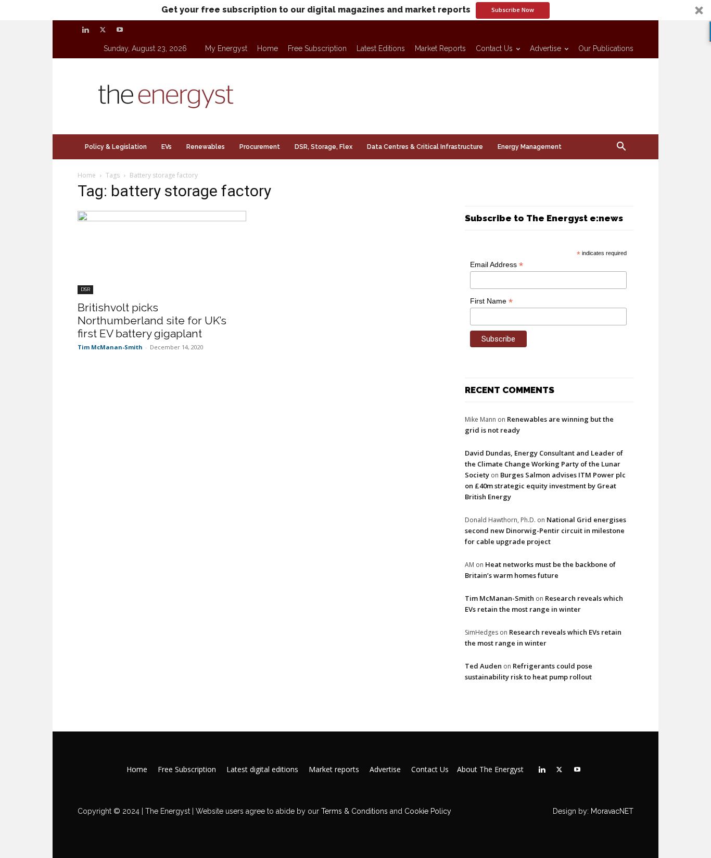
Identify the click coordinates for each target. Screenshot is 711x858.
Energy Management (530, 146)
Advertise (545, 48)
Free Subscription (317, 48)
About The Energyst (490, 769)
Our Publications (605, 48)
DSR (85, 289)
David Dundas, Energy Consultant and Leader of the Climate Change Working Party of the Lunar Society (544, 464)
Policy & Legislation (116, 146)
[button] (355, 10)
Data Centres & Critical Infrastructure (425, 146)
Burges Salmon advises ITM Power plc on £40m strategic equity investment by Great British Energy (545, 485)
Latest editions (381, 48)
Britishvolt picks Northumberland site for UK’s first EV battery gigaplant (152, 320)
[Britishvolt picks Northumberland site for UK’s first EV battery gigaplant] (162, 252)
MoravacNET (612, 811)
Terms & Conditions (353, 811)
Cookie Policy (427, 811)
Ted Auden (483, 666)
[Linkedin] (85, 29)
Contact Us (494, 48)
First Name (491, 301)
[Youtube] (120, 29)
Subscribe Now (512, 10)
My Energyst (226, 48)
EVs (166, 146)
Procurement (259, 146)
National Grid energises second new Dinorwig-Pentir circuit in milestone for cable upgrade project (545, 530)
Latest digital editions (262, 769)
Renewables (205, 146)
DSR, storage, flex (323, 146)
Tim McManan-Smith (110, 347)
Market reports (440, 48)
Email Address (496, 265)
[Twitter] (102, 29)
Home (267, 48)
